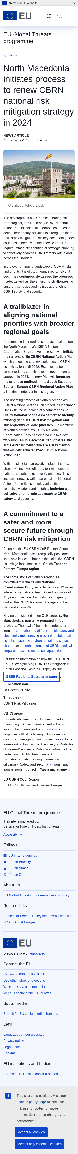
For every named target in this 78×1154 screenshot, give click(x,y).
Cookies (9, 1053)
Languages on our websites (23, 1034)
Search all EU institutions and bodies (30, 1074)
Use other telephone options (24, 980)
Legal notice (12, 1047)
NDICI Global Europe (19, 922)
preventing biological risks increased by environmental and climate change (37, 640)
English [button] (49, 16)
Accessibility (12, 834)
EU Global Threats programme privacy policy (36, 895)
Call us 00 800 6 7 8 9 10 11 (24, 974)
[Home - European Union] (23, 15)
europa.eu (37, 953)
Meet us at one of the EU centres (27, 993)
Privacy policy (13, 1040)
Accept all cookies (31, 1132)
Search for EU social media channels (30, 1014)
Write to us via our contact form (25, 987)
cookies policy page (31, 1102)
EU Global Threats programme (31, 812)
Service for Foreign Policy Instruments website (37, 916)
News (12, 55)
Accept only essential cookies (40, 1144)
